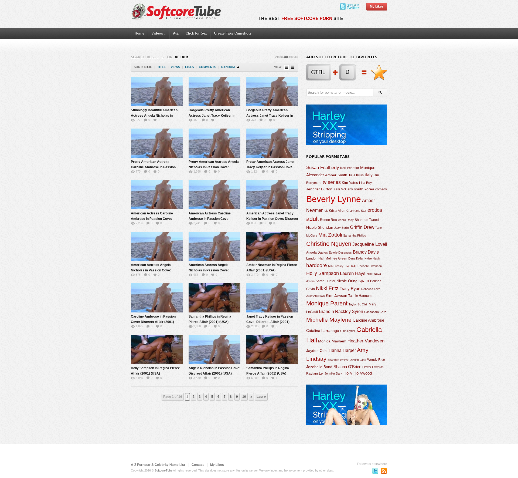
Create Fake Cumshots (232, 33)
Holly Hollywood (357, 373)
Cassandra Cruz (375, 312)
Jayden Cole (317, 351)
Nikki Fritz (327, 288)
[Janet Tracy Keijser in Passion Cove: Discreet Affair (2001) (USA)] (272, 297)
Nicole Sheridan (319, 227)
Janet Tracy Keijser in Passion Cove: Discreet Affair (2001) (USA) (269, 322)
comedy (381, 189)
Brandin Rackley (335, 311)
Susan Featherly (322, 167)
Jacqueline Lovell (369, 244)
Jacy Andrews (315, 295)
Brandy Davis (366, 252)
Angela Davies (317, 252)
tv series (332, 182)
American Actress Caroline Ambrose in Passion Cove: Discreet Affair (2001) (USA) (152, 218)
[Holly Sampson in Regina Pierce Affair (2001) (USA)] (157, 349)
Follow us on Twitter (375, 470)
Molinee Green (336, 258)
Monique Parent (326, 303)
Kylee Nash (372, 258)
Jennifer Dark (333, 373)
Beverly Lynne (333, 199)
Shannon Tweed (367, 219)
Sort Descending (238, 67)
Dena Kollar (355, 258)
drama (310, 281)
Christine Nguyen (328, 243)
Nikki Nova (374, 273)
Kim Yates (350, 183)
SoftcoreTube (163, 470)
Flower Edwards (373, 367)
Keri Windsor (349, 168)
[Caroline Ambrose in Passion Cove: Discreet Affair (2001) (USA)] (157, 297)
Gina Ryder (347, 330)
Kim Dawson (336, 295)
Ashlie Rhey (346, 219)
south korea (364, 189)
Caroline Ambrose (368, 320)
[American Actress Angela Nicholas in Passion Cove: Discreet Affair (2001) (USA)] (157, 246)
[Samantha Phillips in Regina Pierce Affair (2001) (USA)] (214, 297)
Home (139, 33)
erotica (374, 210)
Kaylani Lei (314, 373)
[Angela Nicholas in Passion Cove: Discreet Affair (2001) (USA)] (214, 349)
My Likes (377, 6)
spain (364, 280)
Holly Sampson (322, 273)
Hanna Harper (342, 350)
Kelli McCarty (343, 189)
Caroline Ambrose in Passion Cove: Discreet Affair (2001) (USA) (153, 322)
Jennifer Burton (319, 189)
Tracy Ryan (350, 288)
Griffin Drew (362, 227)
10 (244, 397)
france (350, 265)
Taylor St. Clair (358, 304)
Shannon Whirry (338, 359)
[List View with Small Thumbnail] (292, 67)
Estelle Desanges (340, 252)
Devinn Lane (358, 359)
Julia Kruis (356, 175)
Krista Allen (337, 211)
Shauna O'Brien (347, 366)
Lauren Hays (353, 273)
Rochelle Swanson (369, 266)
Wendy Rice (376, 360)
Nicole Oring (346, 281)
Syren (357, 311)
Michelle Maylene (329, 320)
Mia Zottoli (330, 235)
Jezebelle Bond (319, 367)
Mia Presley (335, 266)
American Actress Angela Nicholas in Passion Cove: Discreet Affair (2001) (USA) (152, 270)
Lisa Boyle (366, 183)
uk (326, 210)
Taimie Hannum (360, 296)
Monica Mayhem (332, 341)
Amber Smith (336, 175)
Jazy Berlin (341, 227)
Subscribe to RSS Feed (384, 470)
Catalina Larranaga (322, 330)
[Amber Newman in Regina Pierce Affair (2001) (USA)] (272, 246)
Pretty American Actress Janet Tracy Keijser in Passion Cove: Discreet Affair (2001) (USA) (270, 167)
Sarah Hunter (325, 281)
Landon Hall (315, 258)
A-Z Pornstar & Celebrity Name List (158, 465)
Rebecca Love (370, 289)
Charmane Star (356, 210)
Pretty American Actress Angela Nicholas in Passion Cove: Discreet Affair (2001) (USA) (214, 167)
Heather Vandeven (365, 341)
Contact (198, 465)
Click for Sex (196, 33)
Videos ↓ (158, 33)
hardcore (316, 265)
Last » (261, 397)
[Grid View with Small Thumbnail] (286, 67)
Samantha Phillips (354, 235)
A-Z (176, 33)
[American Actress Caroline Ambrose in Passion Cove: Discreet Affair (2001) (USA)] (157, 194)
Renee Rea (328, 219)
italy (369, 174)
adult (312, 219)
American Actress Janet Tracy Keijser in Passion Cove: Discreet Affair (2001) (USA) (272, 218)
